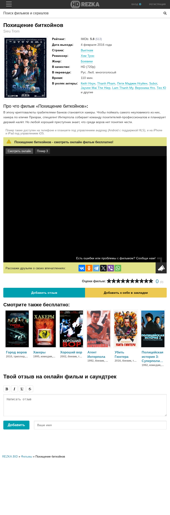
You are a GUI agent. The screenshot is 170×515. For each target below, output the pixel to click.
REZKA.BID (10, 456)
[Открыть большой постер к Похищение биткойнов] (25, 96)
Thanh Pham (106, 83)
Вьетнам (87, 50)
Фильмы (26, 456)
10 (151, 281)
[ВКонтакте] (82, 268)
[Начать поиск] (165, 13)
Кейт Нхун (88, 83)
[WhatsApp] (117, 268)
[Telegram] (96, 268)
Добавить (16, 425)
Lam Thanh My (122, 88)
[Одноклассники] (89, 268)
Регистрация (157, 4)
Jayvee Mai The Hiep (95, 88)
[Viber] (110, 268)
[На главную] (85, 4)
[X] (103, 268)
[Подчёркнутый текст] (22, 388)
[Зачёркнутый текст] (30, 388)
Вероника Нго (145, 88)
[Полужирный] (6, 388)
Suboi (153, 83)
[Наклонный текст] (14, 388)
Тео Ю (161, 88)
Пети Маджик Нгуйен (132, 83)
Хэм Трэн (87, 55)
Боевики (87, 61)
